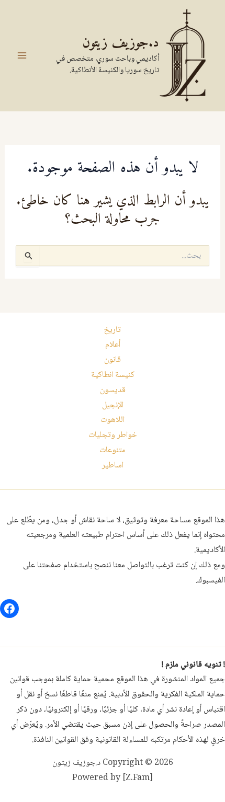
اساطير (112, 466)
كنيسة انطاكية (112, 375)
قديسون (113, 390)
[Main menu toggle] (21, 55)
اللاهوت (112, 420)
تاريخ (112, 330)
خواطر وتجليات (112, 435)
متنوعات (112, 450)
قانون (112, 360)
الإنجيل (112, 405)
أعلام (112, 345)
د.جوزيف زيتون (120, 43)
